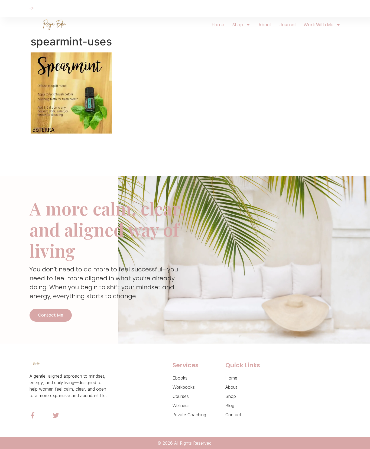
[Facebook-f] (33, 415)
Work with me (318, 25)
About (264, 25)
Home (218, 25)
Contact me (50, 315)
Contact (233, 414)
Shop (237, 25)
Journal (288, 25)
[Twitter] (56, 415)
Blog (229, 405)
